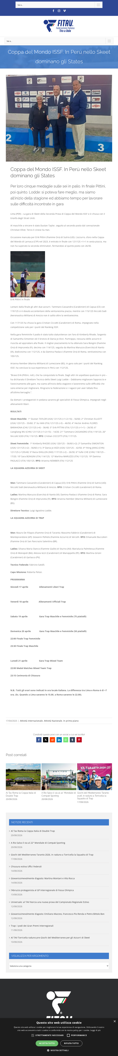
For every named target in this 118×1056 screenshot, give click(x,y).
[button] (8, 783)
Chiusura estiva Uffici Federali (26, 866)
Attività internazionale (31, 720)
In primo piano (71, 720)
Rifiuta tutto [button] (71, 1043)
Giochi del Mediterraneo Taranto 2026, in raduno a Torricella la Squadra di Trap (94, 776)
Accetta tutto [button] (47, 1043)
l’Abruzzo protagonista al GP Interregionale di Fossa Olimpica (42, 890)
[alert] (59, 1037)
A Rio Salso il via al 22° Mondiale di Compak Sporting (59, 776)
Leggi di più (95, 1030)
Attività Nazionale (53, 720)
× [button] (114, 1021)
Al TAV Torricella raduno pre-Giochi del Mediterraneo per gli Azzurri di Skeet (50, 937)
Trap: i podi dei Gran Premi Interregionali (32, 925)
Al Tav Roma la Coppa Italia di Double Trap (23, 776)
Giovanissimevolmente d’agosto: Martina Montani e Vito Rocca (43, 878)
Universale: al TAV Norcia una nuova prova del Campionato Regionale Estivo (50, 902)
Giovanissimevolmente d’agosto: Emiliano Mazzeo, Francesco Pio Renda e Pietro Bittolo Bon (57, 913)
